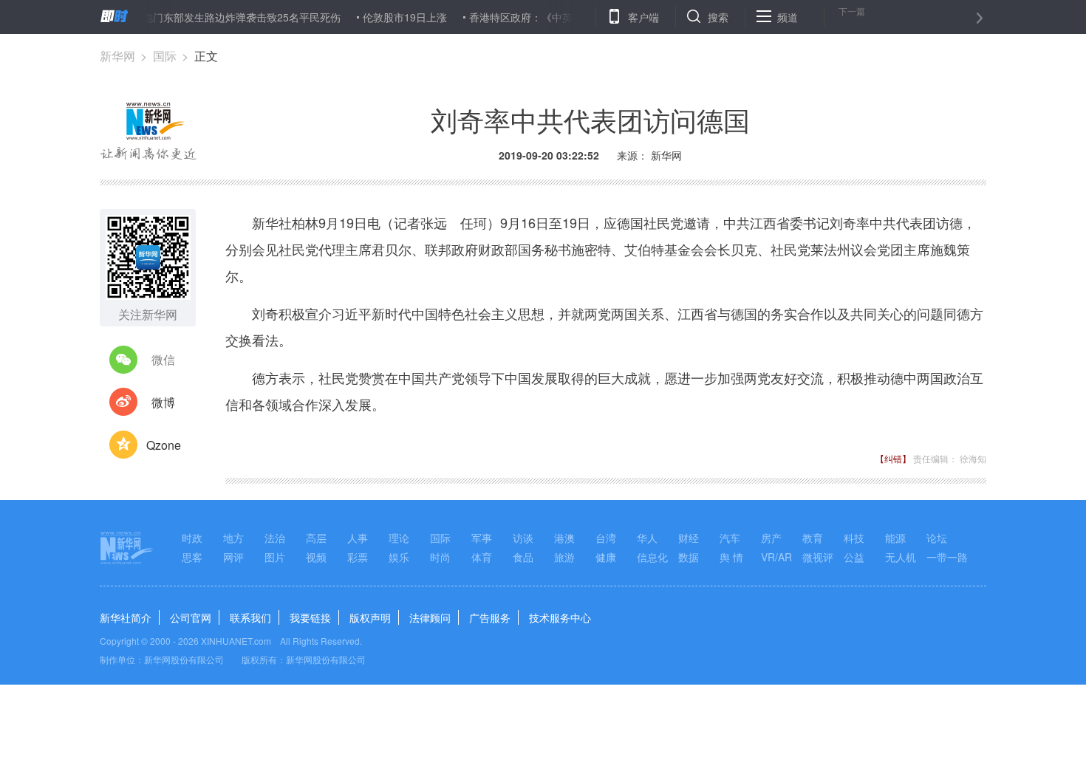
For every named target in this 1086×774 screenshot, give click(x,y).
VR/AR (776, 557)
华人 (647, 537)
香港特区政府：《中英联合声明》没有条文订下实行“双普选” (595, 17)
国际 (165, 55)
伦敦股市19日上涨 (393, 17)
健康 (605, 557)
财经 (688, 537)
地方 (233, 537)
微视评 (817, 557)
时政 (192, 537)
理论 (399, 537)
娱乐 (399, 557)
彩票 (357, 557)
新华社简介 (125, 617)
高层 (316, 537)
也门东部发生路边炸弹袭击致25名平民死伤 (230, 17)
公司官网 (190, 617)
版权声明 (370, 617)
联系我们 (250, 617)
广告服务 (489, 617)
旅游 (564, 557)
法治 (274, 537)
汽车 (730, 537)
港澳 (564, 537)
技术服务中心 (560, 617)
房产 (771, 537)
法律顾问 (430, 617)
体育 (481, 557)
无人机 (900, 557)
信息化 (652, 557)
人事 (357, 537)
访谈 (523, 537)
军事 (481, 537)
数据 (688, 557)
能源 (895, 537)
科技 (854, 537)
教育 (812, 537)
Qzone (163, 444)
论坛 (936, 537)
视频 (316, 557)
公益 (854, 557)
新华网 (117, 55)
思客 (192, 557)
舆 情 (731, 557)
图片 (274, 557)
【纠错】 (893, 458)
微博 (163, 402)
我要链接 (310, 617)
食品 (523, 557)
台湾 (605, 537)
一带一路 (947, 557)
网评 (233, 557)
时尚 (440, 557)
